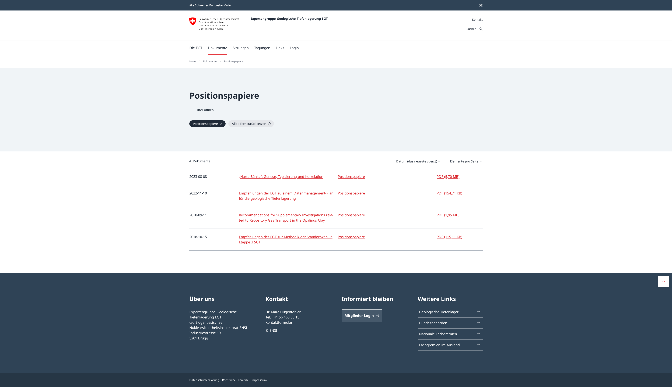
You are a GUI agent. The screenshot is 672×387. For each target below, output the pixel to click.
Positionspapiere (351, 176)
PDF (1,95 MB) (448, 215)
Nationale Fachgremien (438, 334)
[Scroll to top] (663, 281)
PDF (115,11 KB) (449, 237)
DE (481, 5)
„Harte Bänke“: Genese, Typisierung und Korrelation (281, 176)
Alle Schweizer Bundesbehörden (210, 5)
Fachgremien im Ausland (439, 345)
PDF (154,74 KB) (449, 193)
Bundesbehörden (433, 323)
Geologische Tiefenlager (438, 312)
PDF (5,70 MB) (448, 176)
